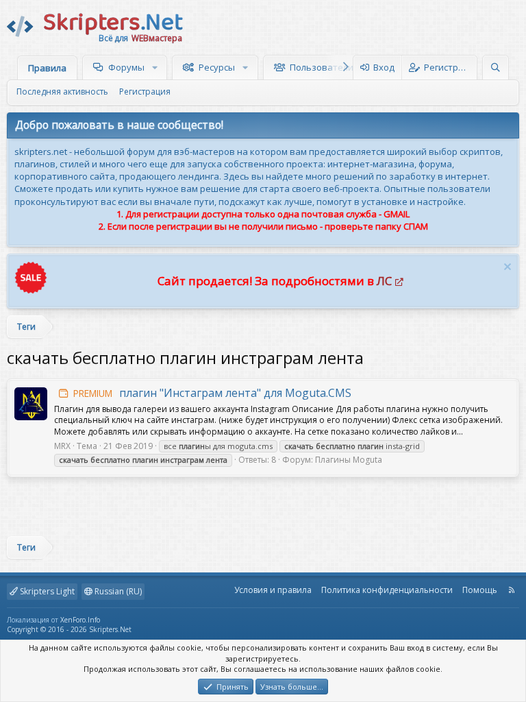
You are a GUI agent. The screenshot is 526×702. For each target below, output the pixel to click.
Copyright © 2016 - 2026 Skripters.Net (69, 629)
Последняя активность (62, 91)
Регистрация (145, 91)
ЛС (384, 281)
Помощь (479, 590)
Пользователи (321, 67)
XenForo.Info (80, 620)
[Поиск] (495, 68)
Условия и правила (273, 590)
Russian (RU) (117, 591)
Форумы (126, 67)
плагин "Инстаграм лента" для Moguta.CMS (212, 392)
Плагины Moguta (348, 459)
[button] (156, 67)
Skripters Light (46, 591)
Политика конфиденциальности (387, 590)
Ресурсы (217, 67)
